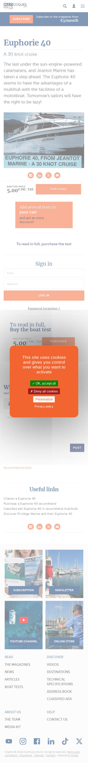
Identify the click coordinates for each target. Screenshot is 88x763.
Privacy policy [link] (44, 406)
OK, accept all (45, 383)
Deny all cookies (45, 391)
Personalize (44, 399)
